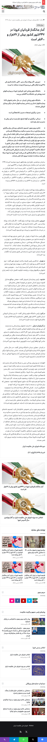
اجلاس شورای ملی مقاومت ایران (20, 655)
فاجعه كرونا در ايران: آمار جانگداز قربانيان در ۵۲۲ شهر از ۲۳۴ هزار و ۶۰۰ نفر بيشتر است (12, 552)
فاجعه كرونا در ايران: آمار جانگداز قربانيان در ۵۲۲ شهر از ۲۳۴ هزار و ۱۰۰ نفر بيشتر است (34, 577)
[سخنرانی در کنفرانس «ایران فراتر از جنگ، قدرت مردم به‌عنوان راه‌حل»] (38, 693)
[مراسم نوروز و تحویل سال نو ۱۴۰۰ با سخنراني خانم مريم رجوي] (34, 542)
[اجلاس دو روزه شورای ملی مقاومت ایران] (38, 670)
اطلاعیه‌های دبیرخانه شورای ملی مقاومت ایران (25, 20)
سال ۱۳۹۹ (8, 20)
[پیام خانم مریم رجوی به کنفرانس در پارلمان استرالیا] (38, 621)
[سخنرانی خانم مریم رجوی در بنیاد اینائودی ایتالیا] (38, 702)
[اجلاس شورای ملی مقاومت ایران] (38, 659)
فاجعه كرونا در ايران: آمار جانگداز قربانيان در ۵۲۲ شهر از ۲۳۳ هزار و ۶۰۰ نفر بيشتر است (12, 577)
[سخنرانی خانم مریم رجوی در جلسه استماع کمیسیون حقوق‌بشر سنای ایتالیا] (38, 711)
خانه (41, 20)
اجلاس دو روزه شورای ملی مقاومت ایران (17, 666)
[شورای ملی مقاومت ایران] (23, 7)
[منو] (3, 11)
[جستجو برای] (44, 11)
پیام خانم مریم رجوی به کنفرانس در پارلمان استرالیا (27, 2)
